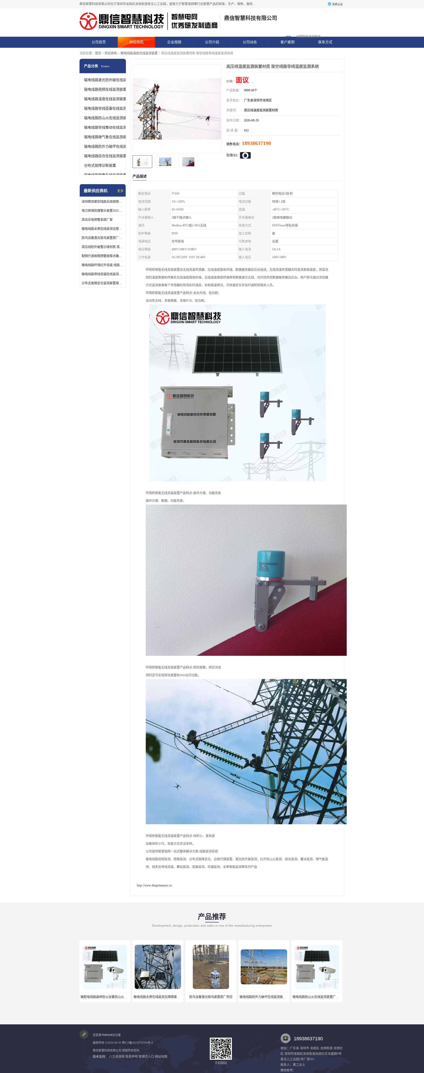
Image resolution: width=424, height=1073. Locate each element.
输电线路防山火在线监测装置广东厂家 (266, 996)
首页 (98, 53)
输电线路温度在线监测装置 (139, 53)
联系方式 (325, 42)
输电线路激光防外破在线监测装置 (110, 80)
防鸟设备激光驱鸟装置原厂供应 (103, 237)
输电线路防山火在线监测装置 (107, 118)
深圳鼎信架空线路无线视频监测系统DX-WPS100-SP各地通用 (103, 201)
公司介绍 (212, 42)
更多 (120, 191)
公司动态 (250, 42)
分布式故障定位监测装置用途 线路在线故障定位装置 (103, 283)
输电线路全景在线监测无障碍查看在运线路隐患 (103, 228)
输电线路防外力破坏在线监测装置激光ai (214, 996)
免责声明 (131, 1056)
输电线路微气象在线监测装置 (107, 137)
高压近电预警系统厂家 (97, 219)
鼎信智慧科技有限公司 (107, 1050)
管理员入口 (146, 1056)
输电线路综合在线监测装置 (105, 156)
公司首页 (99, 42)
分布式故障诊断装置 (100, 165)
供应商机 (136, 42)
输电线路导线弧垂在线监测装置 (109, 108)
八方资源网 (117, 1056)
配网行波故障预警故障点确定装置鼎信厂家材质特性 (103, 256)
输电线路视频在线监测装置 (105, 89)
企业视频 (174, 42)
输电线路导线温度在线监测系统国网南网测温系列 (327, 996)
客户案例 (287, 42)
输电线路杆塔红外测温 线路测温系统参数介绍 (103, 265)
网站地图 (161, 1056)
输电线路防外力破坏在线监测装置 (110, 146)
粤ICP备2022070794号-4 (137, 1042)
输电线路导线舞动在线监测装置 (109, 127)
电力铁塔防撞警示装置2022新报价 (103, 210)
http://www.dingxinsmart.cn (154, 885)
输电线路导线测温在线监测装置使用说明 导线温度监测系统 (103, 274)
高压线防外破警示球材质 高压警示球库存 (103, 247)
